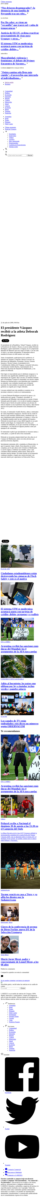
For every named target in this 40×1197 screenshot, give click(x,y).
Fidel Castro (9, 124)
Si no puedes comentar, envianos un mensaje (15, 980)
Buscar (30, 155)
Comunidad (9, 91)
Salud (7, 104)
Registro (7, 84)
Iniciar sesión (9, 82)
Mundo (7, 98)
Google (11, 1018)
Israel (6, 118)
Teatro (7, 120)
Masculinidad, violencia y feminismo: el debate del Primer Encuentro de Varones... (18, 60)
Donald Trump (14, 1016)
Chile (11, 1020)
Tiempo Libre (13, 147)
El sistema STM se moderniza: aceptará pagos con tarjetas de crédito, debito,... (17, 46)
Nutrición (8, 113)
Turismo (7, 111)
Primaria (7, 122)
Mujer (7, 109)
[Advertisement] (20, 178)
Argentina (8, 116)
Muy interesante (14, 141)
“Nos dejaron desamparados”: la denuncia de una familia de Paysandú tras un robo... (18, 11)
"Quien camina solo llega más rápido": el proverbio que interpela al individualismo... (19, 75)
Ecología (8, 108)
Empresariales (13, 143)
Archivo (11, 139)
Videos (11, 137)
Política (7, 93)
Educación (8, 102)
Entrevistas (12, 136)
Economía (8, 95)
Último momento (6, 2)
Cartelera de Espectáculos (17, 145)
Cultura (7, 100)
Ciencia (7, 106)
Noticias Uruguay (10, 129)
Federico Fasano (14, 1022)
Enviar (23, 988)
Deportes (8, 97)
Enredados (12, 134)
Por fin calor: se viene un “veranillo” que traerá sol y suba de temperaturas (19, 25)
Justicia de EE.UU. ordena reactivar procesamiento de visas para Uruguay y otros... (20, 36)
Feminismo (12, 1015)
